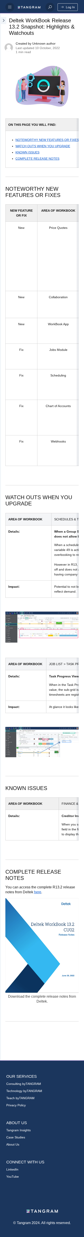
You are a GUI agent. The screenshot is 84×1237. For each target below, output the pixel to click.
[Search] (49, 7)
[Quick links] (29, 7)
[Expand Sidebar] (3, 536)
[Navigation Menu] (9, 7)
